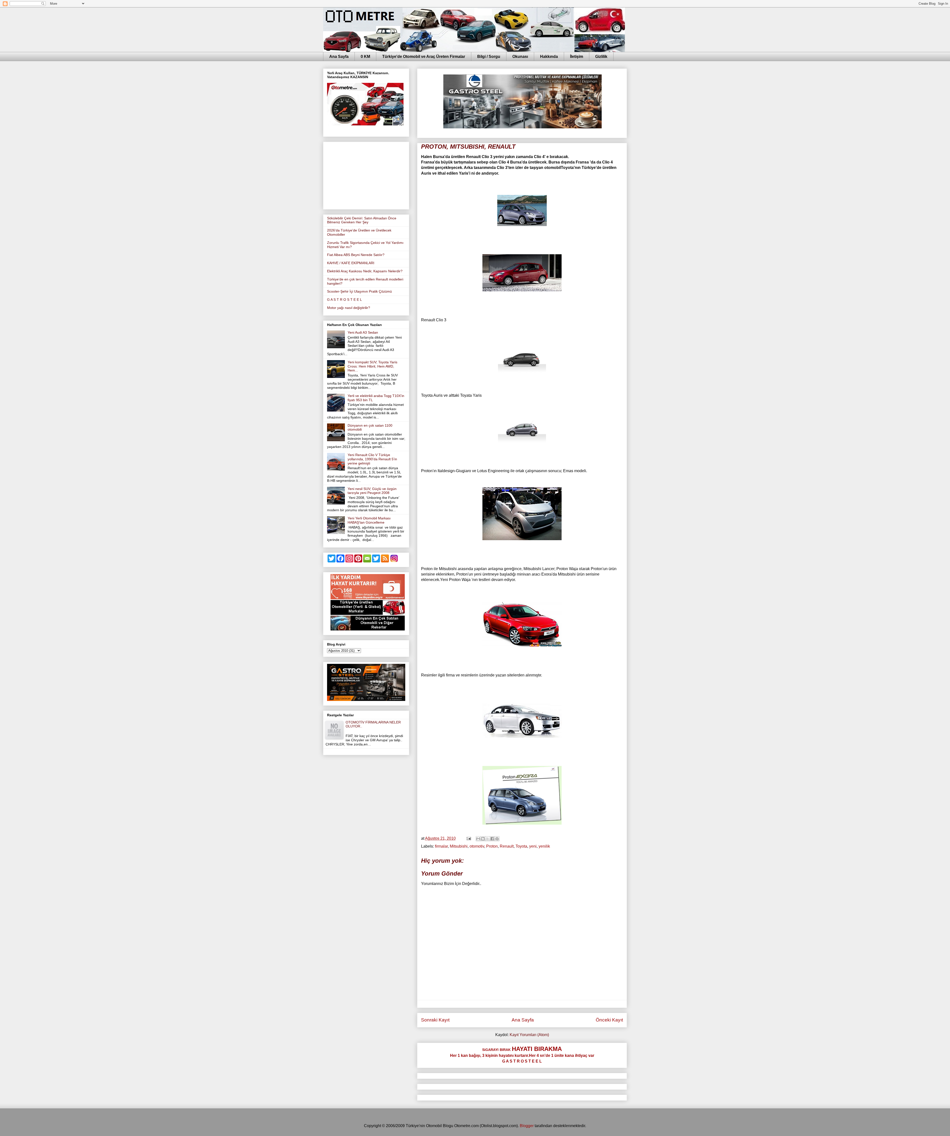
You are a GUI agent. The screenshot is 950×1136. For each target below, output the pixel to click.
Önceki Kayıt (609, 1019)
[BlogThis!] (482, 838)
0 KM (365, 56)
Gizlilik (601, 56)
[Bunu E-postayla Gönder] (478, 838)
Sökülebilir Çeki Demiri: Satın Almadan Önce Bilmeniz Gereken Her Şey (361, 220)
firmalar (441, 846)
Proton (492, 846)
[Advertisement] (366, 175)
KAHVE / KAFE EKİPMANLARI (350, 263)
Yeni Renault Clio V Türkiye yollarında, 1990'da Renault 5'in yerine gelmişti (372, 459)
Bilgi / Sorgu (488, 56)
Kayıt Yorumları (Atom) (529, 1035)
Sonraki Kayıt (435, 1019)
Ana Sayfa (339, 56)
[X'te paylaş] (487, 838)
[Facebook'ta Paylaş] (492, 838)
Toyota (521, 846)
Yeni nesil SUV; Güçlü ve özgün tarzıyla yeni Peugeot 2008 (372, 491)
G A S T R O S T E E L (344, 299)
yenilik (544, 846)
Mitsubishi (459, 846)
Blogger (527, 1126)
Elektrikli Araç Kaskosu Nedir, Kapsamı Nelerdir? (365, 271)
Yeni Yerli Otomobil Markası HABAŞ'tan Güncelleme (369, 520)
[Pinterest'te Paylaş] (497, 838)
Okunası (520, 56)
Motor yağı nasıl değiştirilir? (348, 308)
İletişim (576, 56)
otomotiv (477, 846)
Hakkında (549, 56)
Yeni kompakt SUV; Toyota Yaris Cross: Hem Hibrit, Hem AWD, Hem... (372, 366)
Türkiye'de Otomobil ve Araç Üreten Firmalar (423, 56)
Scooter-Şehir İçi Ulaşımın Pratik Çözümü (359, 291)
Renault (507, 846)
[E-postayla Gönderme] (468, 838)
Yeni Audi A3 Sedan (363, 332)
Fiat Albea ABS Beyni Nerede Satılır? (355, 255)
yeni (533, 846)
